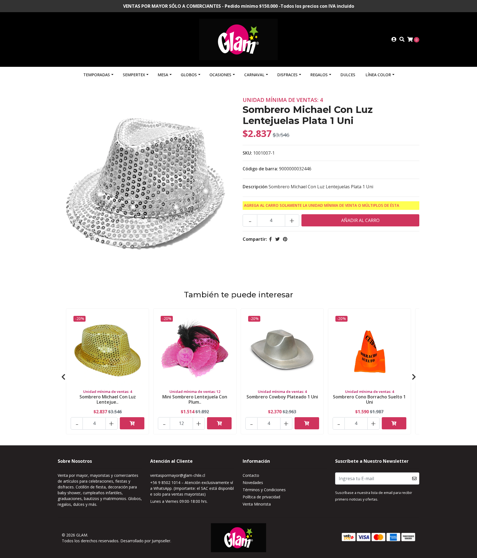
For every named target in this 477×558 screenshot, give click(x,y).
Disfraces (287, 74)
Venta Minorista (257, 504)
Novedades (253, 482)
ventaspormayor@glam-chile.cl (177, 475)
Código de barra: (260, 169)
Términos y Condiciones (264, 489)
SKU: (247, 153)
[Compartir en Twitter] (277, 239)
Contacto (251, 475)
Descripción (255, 187)
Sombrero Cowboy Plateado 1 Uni (282, 397)
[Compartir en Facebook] (270, 239)
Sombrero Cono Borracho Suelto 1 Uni (369, 399)
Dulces (347, 74)
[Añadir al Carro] (132, 423)
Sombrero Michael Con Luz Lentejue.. (108, 399)
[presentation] (63, 376)
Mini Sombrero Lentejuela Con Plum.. (194, 399)
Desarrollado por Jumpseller (145, 540)
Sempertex (134, 74)
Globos (189, 74)
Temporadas (96, 74)
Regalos (319, 74)
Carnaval (254, 74)
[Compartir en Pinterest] (285, 239)
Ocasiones (220, 74)
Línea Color (378, 74)
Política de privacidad (261, 496)
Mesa (163, 74)
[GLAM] (238, 39)
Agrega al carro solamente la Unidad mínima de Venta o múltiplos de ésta (321, 205)
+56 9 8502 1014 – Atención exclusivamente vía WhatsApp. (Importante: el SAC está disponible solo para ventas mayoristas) (192, 488)
